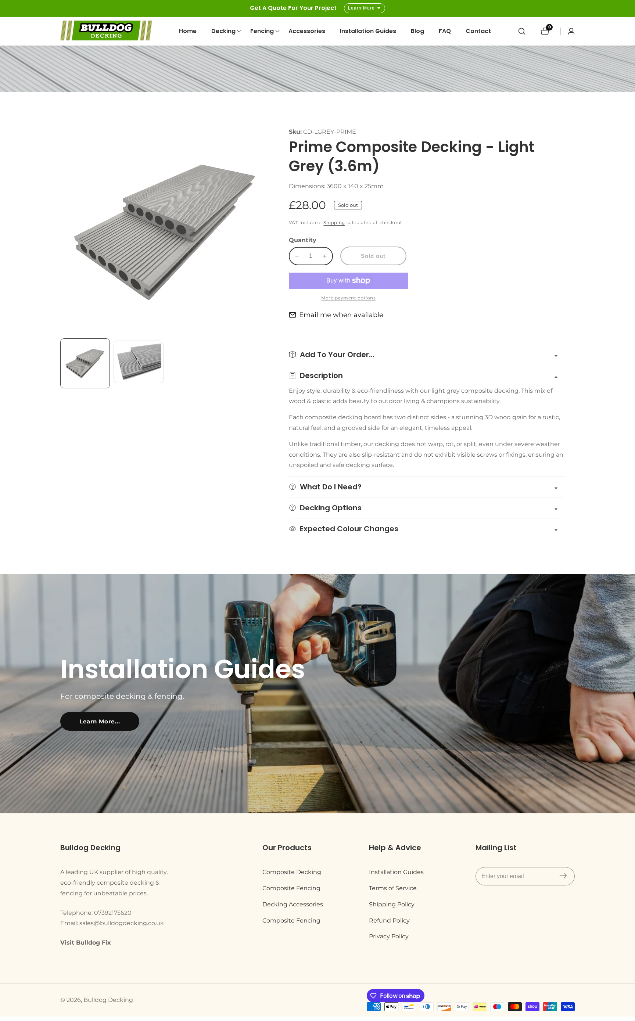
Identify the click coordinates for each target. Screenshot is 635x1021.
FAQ (445, 31)
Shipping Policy (392, 904)
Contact (478, 31)
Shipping (334, 222)
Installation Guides (368, 31)
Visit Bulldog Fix (85, 942)
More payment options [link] (348, 298)
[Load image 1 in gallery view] (85, 363)
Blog (417, 31)
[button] (223, 31)
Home (188, 31)
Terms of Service (393, 888)
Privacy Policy (389, 936)
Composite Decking (291, 872)
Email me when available (341, 315)
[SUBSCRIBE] (563, 876)
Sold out (373, 256)
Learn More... (99, 721)
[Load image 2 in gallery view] (138, 363)
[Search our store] (525, 31)
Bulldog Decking (108, 1000)
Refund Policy (389, 920)
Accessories (306, 31)
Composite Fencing (291, 888)
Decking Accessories (292, 904)
